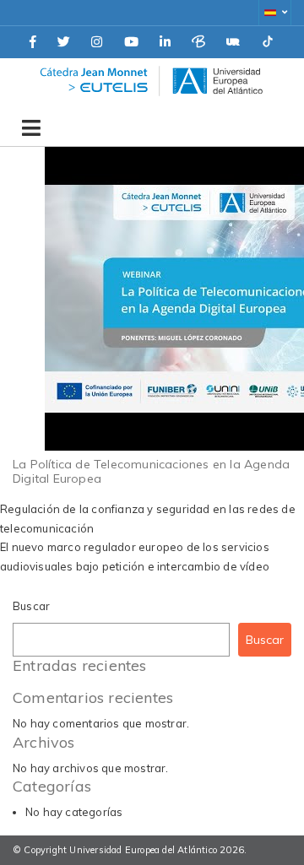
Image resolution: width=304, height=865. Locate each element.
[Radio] (233, 42)
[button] (274, 12)
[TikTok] (267, 42)
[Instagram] (96, 42)
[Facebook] (33, 42)
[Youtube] (131, 42)
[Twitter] (63, 42)
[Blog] (198, 42)
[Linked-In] (165, 42)
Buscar (31, 606)
